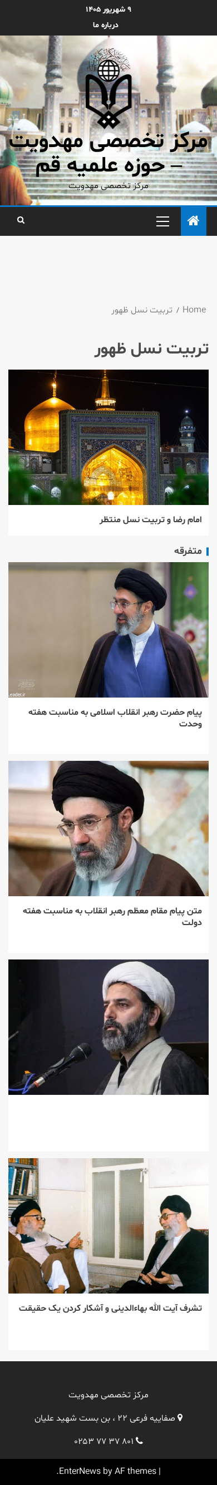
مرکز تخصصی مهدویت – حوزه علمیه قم (108, 154)
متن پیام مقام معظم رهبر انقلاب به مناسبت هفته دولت (112, 917)
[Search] (21, 220)
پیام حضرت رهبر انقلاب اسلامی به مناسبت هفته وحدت (115, 718)
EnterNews (80, 1472)
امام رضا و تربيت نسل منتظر (151, 520)
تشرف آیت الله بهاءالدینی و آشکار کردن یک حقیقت (110, 1308)
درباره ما (106, 25)
